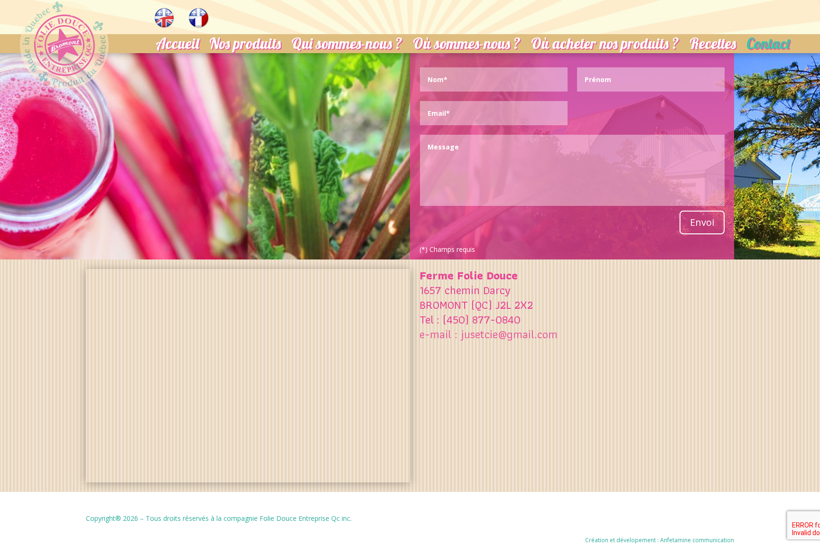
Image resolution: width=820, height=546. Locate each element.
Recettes (713, 45)
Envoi (702, 222)
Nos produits (245, 45)
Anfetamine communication (697, 540)
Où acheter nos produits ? (605, 45)
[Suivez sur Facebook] (693, 518)
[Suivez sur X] (721, 518)
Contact (768, 45)
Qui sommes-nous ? (346, 45)
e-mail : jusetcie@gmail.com (488, 334)
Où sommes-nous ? (467, 45)
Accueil (177, 45)
